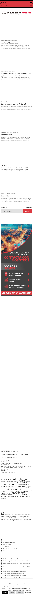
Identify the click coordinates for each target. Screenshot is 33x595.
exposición (21, 484)
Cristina (11, 162)
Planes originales (14, 491)
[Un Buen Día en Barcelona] (16, 15)
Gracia (24, 486)
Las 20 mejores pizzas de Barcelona (12, 468)
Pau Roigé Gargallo (13, 40)
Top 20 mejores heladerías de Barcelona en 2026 (16, 466)
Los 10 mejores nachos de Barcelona (15, 104)
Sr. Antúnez (5, 165)
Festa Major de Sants (7, 450)
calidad (22, 481)
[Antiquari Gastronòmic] (16, 30)
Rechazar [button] (12, 592)
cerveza (3, 483)
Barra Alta (5, 195)
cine (7, 483)
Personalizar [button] (20, 592)
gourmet (18, 486)
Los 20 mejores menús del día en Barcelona (13, 578)
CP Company (6, 546)
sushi (20, 495)
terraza (9, 496)
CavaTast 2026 (5, 465)
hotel (2, 488)
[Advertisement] (16, 314)
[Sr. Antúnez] (16, 153)
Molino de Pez (6, 134)
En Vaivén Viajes (7, 551)
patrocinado (14, 489)
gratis (29, 486)
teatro (3, 496)
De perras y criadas (7, 459)
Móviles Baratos (7, 544)
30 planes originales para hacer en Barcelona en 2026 (16, 561)
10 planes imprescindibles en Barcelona (16, 73)
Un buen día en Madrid (8, 540)
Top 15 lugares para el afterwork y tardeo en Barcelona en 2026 (15, 563)
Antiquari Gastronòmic (10, 42)
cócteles (4, 484)
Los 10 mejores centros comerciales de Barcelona (14, 575)
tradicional (16, 496)
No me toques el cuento (8, 453)
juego (16, 488)
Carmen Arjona (12, 71)
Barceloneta (5, 481)
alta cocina (4, 479)
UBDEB (28, 496)
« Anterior (4, 207)
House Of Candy (6, 460)
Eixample (13, 484)
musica (27, 488)
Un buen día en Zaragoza (9, 542)
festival (27, 484)
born (11, 481)
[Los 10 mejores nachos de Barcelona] (16, 92)
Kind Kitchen (5, 469)
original (3, 490)
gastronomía (8, 486)
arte (9, 479)
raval (10, 493)
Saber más (28, 592)
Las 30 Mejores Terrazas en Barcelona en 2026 (14, 569)
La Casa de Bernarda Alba (9, 457)
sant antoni (15, 495)
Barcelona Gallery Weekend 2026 (11, 463)
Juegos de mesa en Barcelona (10, 451)
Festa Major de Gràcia (8, 472)
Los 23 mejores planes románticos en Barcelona (14, 571)
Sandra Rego (6, 101)
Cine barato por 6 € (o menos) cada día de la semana (14, 455)
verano (3, 498)
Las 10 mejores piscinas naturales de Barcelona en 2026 (16, 567)
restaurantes (6, 495)
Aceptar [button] (5, 592)
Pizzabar (4, 471)
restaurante (18, 493)
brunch (16, 481)
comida (18, 483)
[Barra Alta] (16, 183)
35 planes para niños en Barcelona (11, 558)
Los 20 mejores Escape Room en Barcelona (13, 573)
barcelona (19, 479)
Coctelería (11, 483)
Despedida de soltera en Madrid (10, 548)
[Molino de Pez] (16, 122)
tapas (24, 495)
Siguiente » (29, 207)
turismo (23, 496)
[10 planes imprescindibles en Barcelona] (16, 61)
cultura (25, 483)
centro (27, 481)
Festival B (4, 462)
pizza (23, 490)
